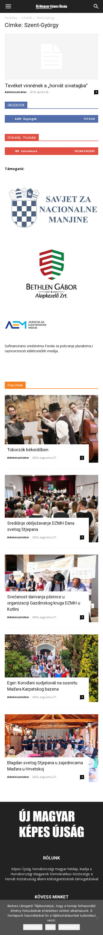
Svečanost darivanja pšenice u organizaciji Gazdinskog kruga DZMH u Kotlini (43, 603)
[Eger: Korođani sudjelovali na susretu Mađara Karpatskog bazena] (51, 668)
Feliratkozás (84, 151)
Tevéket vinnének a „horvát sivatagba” (46, 85)
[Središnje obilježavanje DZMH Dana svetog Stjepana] (51, 509)
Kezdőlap (11, 18)
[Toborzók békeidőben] (51, 429)
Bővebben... (69, 927)
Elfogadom (33, 927)
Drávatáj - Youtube (22, 137)
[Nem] (97, 917)
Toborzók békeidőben (27, 449)
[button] (8, 6)
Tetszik (89, 119)
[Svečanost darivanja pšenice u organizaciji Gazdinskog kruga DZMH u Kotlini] (51, 588)
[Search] (96, 6)
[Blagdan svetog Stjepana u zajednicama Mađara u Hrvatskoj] (51, 748)
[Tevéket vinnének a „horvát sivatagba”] (51, 56)
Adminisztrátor (16, 92)
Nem (50, 927)
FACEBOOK (16, 105)
